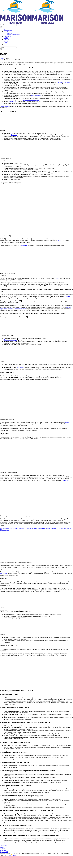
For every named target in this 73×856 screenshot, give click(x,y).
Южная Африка (5, 106)
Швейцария (3, 845)
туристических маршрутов (31, 100)
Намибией (24, 245)
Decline (15, 855)
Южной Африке (36, 95)
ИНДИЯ (2, 848)
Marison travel (4, 850)
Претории (14, 135)
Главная (2, 58)
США (57, 278)
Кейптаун (68, 296)
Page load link (4, 852)
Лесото (59, 240)
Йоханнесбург (13, 101)
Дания (2, 847)
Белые (67, 422)
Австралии (3, 573)
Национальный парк (10, 340)
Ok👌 (11, 855)
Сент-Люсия (20, 367)
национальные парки (64, 82)
